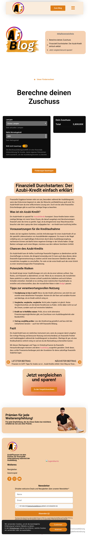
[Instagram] (14, 479)
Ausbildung (44, 348)
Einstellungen (14, 528)
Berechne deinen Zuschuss (60, 40)
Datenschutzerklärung (34, 506)
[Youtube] (19, 479)
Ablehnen (58, 529)
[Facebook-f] (9, 479)
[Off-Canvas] (73, 8)
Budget (62, 284)
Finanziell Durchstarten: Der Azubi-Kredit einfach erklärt (65, 44)
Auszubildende (39, 217)
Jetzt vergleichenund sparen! (60, 50)
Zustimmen (58, 525)
